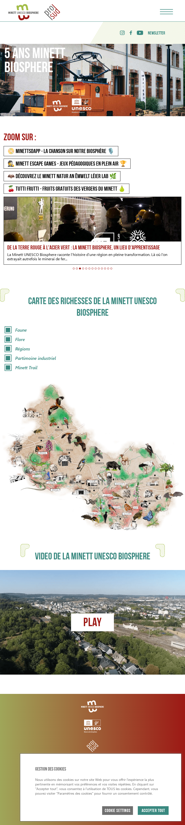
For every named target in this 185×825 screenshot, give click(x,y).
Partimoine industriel (35, 358)
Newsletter (156, 33)
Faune (21, 330)
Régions (22, 349)
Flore (20, 339)
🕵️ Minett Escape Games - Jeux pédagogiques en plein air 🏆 (67, 164)
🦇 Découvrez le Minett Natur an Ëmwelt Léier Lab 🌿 (62, 177)
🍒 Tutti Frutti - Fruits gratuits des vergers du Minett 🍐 (66, 189)
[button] (74, 268)
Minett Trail (26, 367)
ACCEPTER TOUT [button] (153, 811)
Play (92, 623)
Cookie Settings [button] (118, 811)
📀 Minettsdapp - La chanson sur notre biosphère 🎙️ (60, 151)
